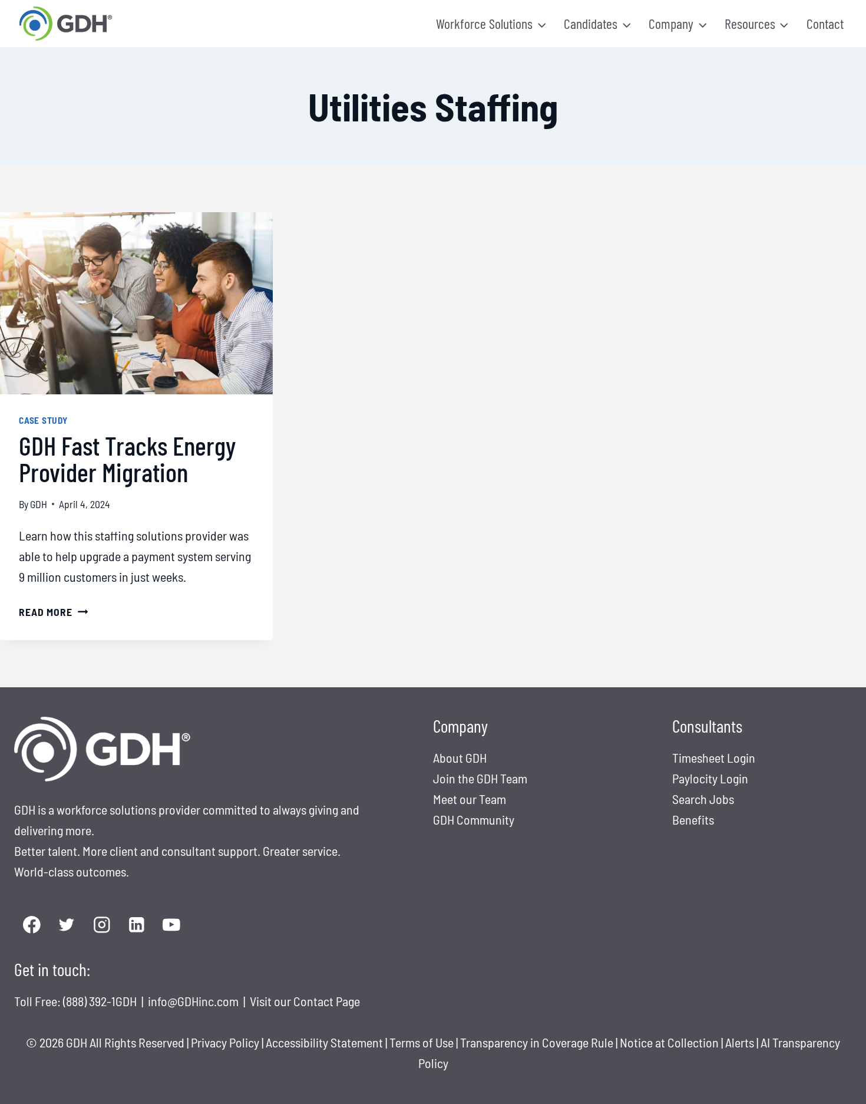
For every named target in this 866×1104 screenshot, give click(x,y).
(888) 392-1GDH (101, 1001)
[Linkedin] (136, 925)
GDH (38, 503)
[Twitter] (66, 925)
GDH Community (473, 819)
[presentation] (136, 303)
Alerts (740, 1042)
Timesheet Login (713, 757)
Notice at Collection (669, 1042)
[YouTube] (171, 925)
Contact (825, 23)
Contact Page (326, 1001)
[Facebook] (31, 925)
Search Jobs (703, 798)
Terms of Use (421, 1042)
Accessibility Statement (324, 1042)
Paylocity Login (710, 778)
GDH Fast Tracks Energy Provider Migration (127, 458)
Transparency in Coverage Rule (536, 1042)
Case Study (43, 420)
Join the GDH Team (480, 778)
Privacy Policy (225, 1042)
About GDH (460, 757)
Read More (53, 611)
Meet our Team (469, 798)
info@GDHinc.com (194, 1001)
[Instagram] (101, 925)
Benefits (693, 819)
